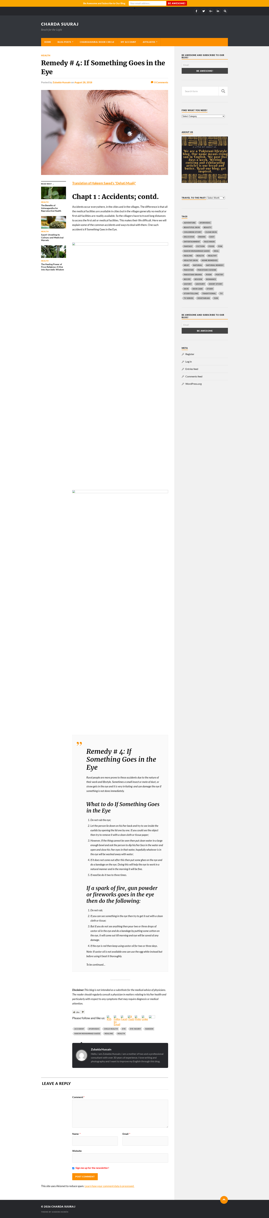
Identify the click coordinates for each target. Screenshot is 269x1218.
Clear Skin (211, 232)
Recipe (187, 279)
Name (76, 1134)
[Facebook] (196, 11)
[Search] (225, 11)
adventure (190, 223)
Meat (186, 265)
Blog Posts (64, 42)
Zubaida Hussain (62, 82)
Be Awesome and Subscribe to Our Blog (104, 3)
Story (210, 289)
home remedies (209, 260)
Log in (188, 361)
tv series (188, 298)
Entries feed (191, 368)
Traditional (209, 293)
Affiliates (149, 42)
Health (45, 55)
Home (47, 42)
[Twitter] (203, 11)
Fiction (200, 246)
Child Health (111, 1029)
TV (221, 293)
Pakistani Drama (193, 274)
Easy (212, 237)
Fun (220, 246)
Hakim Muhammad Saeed (87, 1033)
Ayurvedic (94, 1029)
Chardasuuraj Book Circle (97, 42)
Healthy (212, 256)
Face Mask (209, 242)
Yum (216, 298)
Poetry (219, 274)
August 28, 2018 (83, 82)
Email (126, 1134)
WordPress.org (193, 383)
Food (211, 246)
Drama (201, 237)
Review (198, 279)
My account (128, 42)
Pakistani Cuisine (207, 270)
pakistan (188, 270)
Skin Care (198, 289)
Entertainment (192, 242)
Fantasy (188, 246)
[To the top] (224, 1200)
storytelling (191, 293)
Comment (78, 1097)
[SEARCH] (223, 91)
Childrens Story (192, 232)
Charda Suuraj (60, 24)
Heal (216, 251)
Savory (188, 284)
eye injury (135, 1029)
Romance (211, 279)
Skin (186, 289)
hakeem (149, 1029)
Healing (109, 1033)
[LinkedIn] (218, 11)
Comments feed (193, 376)
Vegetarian (203, 298)
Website (77, 1150)
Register (189, 354)
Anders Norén (60, 1212)
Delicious (189, 237)
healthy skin (191, 260)
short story (215, 284)
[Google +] (211, 11)
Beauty (207, 227)
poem (209, 274)
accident (79, 1029)
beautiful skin (192, 227)
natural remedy (215, 265)
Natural (197, 265)
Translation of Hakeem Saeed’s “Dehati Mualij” (104, 183)
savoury (200, 284)
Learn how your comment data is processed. (109, 1186)
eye (124, 1029)
